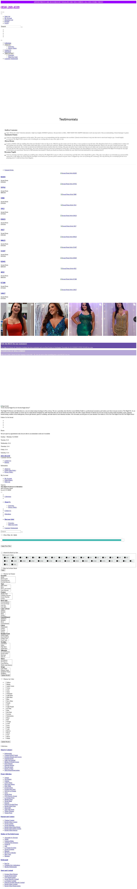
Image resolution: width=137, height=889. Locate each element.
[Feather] (4, 630)
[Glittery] (3, 610)
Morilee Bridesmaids (10, 867)
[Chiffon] (4, 629)
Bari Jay (6, 863)
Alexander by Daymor (11, 837)
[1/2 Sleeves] (6, 660)
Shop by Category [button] (6, 750)
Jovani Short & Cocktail (11, 879)
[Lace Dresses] (6, 590)
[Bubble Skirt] (6, 594)
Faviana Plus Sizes (9, 789)
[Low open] (6, 607)
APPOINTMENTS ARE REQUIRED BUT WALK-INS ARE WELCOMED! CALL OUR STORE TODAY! (68, 2)
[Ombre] (3, 615)
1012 (2, 209)
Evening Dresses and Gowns (13, 757)
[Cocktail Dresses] (8, 582)
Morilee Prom (8, 799)
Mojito (8, 684)
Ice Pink (8, 708)
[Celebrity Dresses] (6, 595)
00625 (3, 240)
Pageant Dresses (9, 765)
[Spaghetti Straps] (5, 672)
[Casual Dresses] (8, 580)
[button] (7, 43)
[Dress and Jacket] (6, 589)
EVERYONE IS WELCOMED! (13, 351)
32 (7, 561)
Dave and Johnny (9, 784)
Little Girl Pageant (9, 760)
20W (41, 561)
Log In (6, 23)
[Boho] (6, 587)
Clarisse (6, 781)
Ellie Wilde (7, 786)
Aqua (8, 692)
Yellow (8, 682)
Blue (7, 699)
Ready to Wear (8, 768)
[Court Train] (5, 640)
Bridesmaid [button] (4, 860)
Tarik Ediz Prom (9, 809)
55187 (3, 251)
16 (76, 558)
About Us (7, 469)
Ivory (8, 725)
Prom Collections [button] (6, 774)
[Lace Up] (6, 605)
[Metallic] (3, 612)
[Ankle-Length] (5, 635)
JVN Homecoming (10, 877)
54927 (3, 293)
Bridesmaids (8, 753)
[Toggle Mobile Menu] (1, 492)
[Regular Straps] (5, 670)
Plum (8, 718)
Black (8, 733)
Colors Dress (8, 782)
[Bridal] (8, 577)
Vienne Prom (8, 813)
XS (112, 561)
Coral (8, 723)
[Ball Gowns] (6, 585)
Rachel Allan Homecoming (12, 886)
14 (69, 558)
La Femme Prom (9, 798)
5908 (2, 198)
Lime (8, 690)
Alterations (7, 514)
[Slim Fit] (5, 657)
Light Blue (9, 695)
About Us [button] (7, 502)
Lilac (7, 705)
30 (127, 558)
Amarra (6, 777)
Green (8, 688)
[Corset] (6, 598)
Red (7, 720)
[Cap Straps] (5, 668)
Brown (8, 731)
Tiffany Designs (9, 811)
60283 (3, 177)
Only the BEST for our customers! (14, 344)
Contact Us (7, 461)
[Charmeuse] (4, 627)
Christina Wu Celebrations (12, 865)
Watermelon (10, 716)
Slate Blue (9, 697)
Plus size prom (8, 767)
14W (15, 561)
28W (77, 561)
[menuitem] (70, 16)
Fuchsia (8, 714)
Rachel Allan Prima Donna (12, 827)
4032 (2, 272)
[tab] (70, 502)
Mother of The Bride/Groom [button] (10, 834)
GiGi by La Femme (10, 791)
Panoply (6, 803)
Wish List (7, 16)
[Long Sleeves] (6, 663)
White (8, 738)
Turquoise (9, 693)
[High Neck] (5, 647)
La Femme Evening (10, 847)
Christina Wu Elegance (11, 842)
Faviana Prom (8, 787)
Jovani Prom (8, 794)
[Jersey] (4, 632)
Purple (8, 703)
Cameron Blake (9, 841)
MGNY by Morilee (10, 853)
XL (7, 564)
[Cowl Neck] (5, 644)
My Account (8, 18)
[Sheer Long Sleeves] (6, 665)
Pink (7, 710)
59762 (3, 187)
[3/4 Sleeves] (6, 662)
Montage (7, 856)
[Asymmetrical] (5, 637)
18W (32, 561)
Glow (6, 793)
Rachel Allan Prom (10, 806)
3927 (2, 230)
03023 (3, 219)
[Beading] (5, 620)
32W (94, 561)
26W (68, 561)
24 (105, 558)
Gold (7, 729)
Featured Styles (9, 170)
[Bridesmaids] (8, 579)
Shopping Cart (8, 20)
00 (15, 558)
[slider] (122, 540)
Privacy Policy (8, 472)
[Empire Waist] (5, 653)
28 (120, 558)
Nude (8, 727)
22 (98, 558)
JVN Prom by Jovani (10, 796)
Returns (6, 462)
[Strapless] (5, 673)
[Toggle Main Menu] (1, 40)
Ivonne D (7, 844)
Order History (8, 480)
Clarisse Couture (9, 820)
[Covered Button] (6, 602)
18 (83, 558)
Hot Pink (9, 712)
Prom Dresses (8, 763)
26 (112, 558)
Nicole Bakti (8, 801)
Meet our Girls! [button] (9, 519)
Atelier (6, 839)
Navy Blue (9, 701)
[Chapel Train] (5, 638)
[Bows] (5, 622)
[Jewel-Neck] (5, 648)
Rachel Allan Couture (10, 822)
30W (86, 561)
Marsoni (6, 851)
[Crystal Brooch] (5, 623)
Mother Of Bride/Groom (11, 762)
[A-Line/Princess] (5, 652)
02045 (3, 261)
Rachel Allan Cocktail (10, 884)
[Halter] (5, 645)
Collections (7, 496)
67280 (3, 283)
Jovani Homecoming (10, 876)
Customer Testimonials (11, 528)
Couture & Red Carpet (11, 755)
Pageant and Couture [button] (7, 816)
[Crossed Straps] (6, 604)
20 (91, 558)
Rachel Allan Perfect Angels (12, 828)
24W (59, 561)
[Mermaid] (5, 655)
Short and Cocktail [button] (7, 870)
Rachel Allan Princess (10, 830)
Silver (8, 736)
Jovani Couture (8, 823)
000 (7, 558)
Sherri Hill (7, 808)
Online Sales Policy (10, 470)
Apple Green (10, 686)
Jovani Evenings (9, 849)
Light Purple (10, 706)
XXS (103, 561)
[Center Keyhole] (6, 597)
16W (24, 561)
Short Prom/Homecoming (12, 770)
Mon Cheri (7, 854)
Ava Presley (8, 779)
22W (50, 561)
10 (54, 558)
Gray (7, 734)
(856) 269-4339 (10, 7)
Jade (5, 846)
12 (61, 558)
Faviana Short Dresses (11, 874)
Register (6, 21)
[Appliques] (5, 619)
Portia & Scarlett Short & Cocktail (14, 882)
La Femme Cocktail (10, 881)
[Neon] (3, 614)
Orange (8, 721)
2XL (14, 564)
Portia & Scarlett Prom (11, 804)
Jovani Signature (9, 825)
